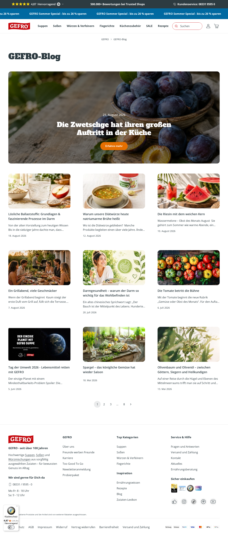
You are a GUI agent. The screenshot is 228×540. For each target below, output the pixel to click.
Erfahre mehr (114, 146)
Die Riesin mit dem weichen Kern (181, 214)
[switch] (11, 527)
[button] (216, 26)
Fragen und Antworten (185, 446)
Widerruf (61, 527)
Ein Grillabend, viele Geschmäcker (33, 291)
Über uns (68, 446)
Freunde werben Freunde (78, 452)
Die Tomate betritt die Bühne (178, 291)
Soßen (40, 455)
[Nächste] (130, 404)
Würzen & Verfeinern (130, 458)
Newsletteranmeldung (77, 469)
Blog (119, 494)
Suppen (30, 455)
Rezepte (122, 488)
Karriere (68, 458)
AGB (31, 527)
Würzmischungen (19, 459)
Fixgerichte (123, 464)
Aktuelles (176, 464)
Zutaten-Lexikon (127, 500)
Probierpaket (71, 475)
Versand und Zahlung (184, 452)
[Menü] (17, 507)
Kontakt (176, 458)
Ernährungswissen (128, 482)
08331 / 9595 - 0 (22, 484)
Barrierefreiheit (109, 527)
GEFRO (105, 39)
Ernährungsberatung (184, 469)
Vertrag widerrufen (83, 527)
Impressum (45, 527)
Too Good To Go (73, 464)
